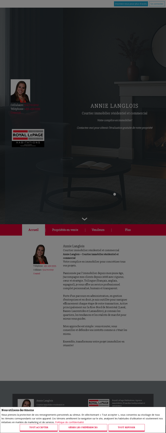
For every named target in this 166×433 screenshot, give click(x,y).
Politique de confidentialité (69, 422)
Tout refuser (126, 427)
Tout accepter (38, 427)
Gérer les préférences (83, 427)
